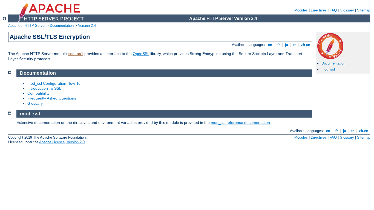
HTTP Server (35, 26)
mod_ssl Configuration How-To (53, 83)
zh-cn (305, 45)
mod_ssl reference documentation (240, 122)
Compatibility (38, 93)
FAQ (333, 10)
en (270, 45)
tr (294, 45)
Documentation (62, 26)
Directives (319, 10)
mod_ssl (75, 54)
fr (278, 45)
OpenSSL (141, 53)
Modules (301, 10)
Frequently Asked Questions (51, 98)
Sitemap (363, 10)
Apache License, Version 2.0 (62, 142)
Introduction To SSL (44, 88)
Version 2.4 (87, 26)
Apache (14, 26)
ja (286, 45)
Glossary (347, 10)
